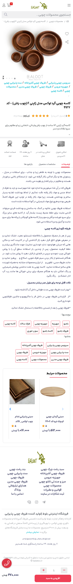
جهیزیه (55, 324)
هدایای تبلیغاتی (17, 486)
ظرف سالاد (25, 324)
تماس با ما (17, 494)
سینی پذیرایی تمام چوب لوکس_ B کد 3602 (24, 419)
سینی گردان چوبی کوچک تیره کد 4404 (54, 419)
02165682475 (29, 539)
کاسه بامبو (48, 331)
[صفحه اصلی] (67, 21)
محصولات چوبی (56, 21)
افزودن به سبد (53, 578)
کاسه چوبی (56, 91)
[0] (9, 5)
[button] (10, 409)
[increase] (43, 570)
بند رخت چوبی (17, 469)
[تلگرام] (44, 502)
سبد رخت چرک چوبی (52, 469)
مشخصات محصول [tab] (47, 164)
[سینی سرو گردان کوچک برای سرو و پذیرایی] (53, 391)
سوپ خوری (32, 331)
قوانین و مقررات (52, 490)
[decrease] (64, 570)
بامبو (66, 324)
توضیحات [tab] (65, 164)
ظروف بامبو (63, 331)
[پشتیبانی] (29, 502)
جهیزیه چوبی (41, 324)
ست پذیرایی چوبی (13, 83)
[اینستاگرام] (36, 502)
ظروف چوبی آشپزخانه (35, 83)
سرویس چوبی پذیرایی (59, 83)
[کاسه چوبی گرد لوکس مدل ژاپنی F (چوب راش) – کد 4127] (36, 457)
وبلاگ (17, 490)
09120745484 (44, 539)
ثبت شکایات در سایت (52, 494)
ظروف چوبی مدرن (28, 87)
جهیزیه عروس (61, 87)
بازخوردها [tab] (28, 164)
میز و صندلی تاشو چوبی (52, 481)
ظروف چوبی (45, 87)
